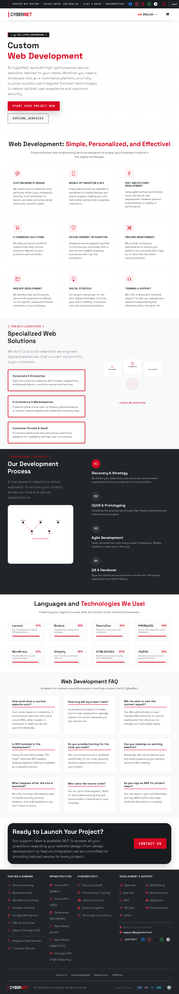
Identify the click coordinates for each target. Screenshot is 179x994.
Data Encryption (93, 908)
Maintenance (158, 893)
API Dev (129, 908)
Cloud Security (93, 900)
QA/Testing (157, 885)
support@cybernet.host (137, 932)
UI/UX (127, 915)
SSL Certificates (23, 923)
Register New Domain (26, 941)
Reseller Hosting (23, 908)
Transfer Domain (23, 948)
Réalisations (101, 975)
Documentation (115, 4)
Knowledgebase (80, 975)
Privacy (127, 987)
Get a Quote (93, 4)
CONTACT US (150, 843)
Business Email (22, 893)
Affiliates (117, 975)
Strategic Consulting (96, 915)
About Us (61, 975)
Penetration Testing (96, 893)
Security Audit (92, 885)
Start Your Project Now (34, 106)
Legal (118, 987)
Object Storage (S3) (26, 930)
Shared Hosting (23, 885)
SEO (126, 900)
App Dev (128, 893)
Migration (156, 900)
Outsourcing (158, 908)
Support (130, 939)
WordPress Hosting (25, 900)
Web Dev (130, 885)
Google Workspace (25, 915)
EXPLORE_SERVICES (28, 118)
